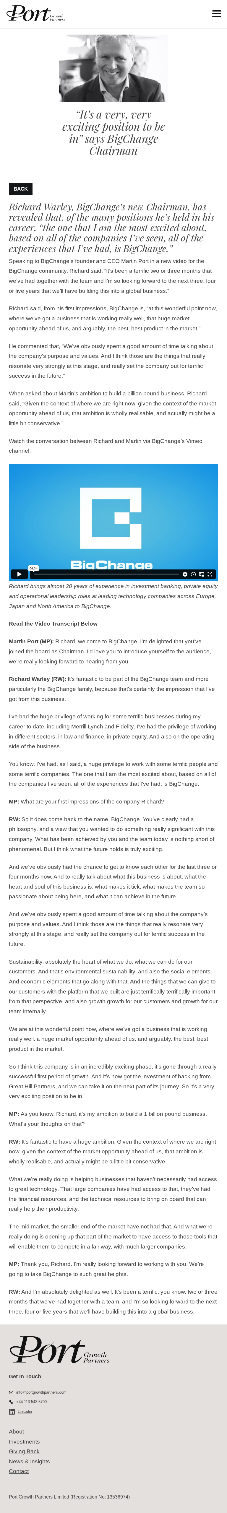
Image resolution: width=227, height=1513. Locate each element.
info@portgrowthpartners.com (41, 1392)
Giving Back (24, 1451)
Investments (24, 1442)
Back (21, 189)
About (16, 1431)
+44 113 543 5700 (31, 1402)
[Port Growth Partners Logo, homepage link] (97, 13)
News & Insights (29, 1461)
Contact (19, 1471)
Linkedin (25, 1411)
